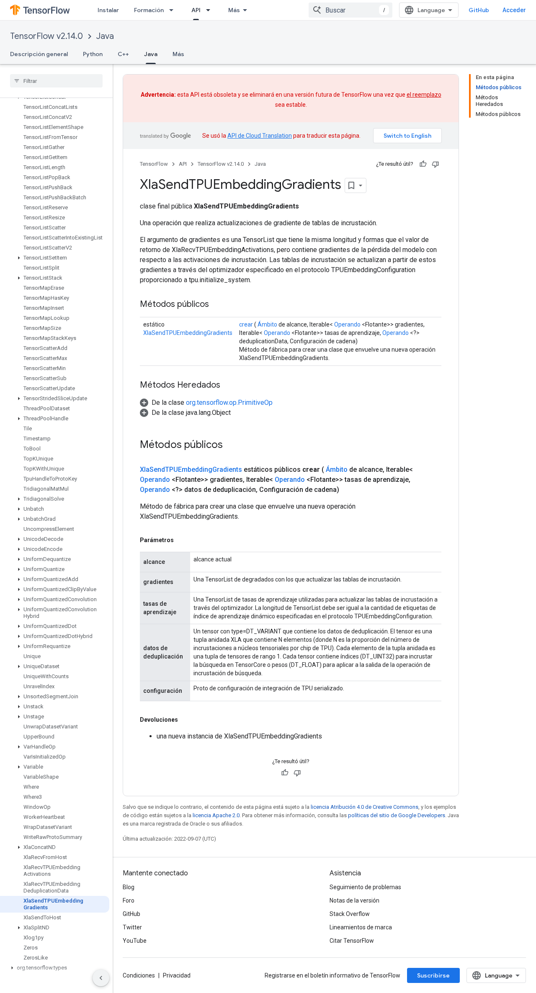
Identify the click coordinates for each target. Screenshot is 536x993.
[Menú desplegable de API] (211, 10)
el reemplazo (424, 94)
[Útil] (423, 164)
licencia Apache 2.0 (216, 815)
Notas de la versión (354, 900)
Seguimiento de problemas (365, 887)
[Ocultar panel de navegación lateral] (101, 978)
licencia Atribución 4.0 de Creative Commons (364, 807)
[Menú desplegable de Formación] (174, 10)
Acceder (514, 10)
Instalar (108, 10)
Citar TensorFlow (352, 940)
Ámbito (267, 324)
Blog (128, 887)
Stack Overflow (350, 914)
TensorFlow (154, 164)
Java (105, 36)
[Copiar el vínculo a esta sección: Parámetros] (182, 540)
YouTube (135, 940)
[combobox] (350, 10)
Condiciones (139, 975)
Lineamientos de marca (361, 927)
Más (234, 10)
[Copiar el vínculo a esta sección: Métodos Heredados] (228, 386)
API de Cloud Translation (259, 135)
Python (93, 54)
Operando (347, 324)
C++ (123, 54)
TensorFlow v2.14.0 (46, 36)
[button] (54, 258)
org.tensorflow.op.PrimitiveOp (229, 402)
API (196, 10)
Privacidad (177, 975)
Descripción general (39, 54)
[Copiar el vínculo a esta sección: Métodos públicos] (217, 305)
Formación (149, 10)
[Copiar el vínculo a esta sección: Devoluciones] (186, 720)
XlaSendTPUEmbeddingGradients (187, 332)
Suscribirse (433, 975)
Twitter (132, 927)
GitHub (479, 10)
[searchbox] (56, 80)
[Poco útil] (435, 164)
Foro (128, 900)
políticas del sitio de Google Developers (396, 815)
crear (246, 324)
